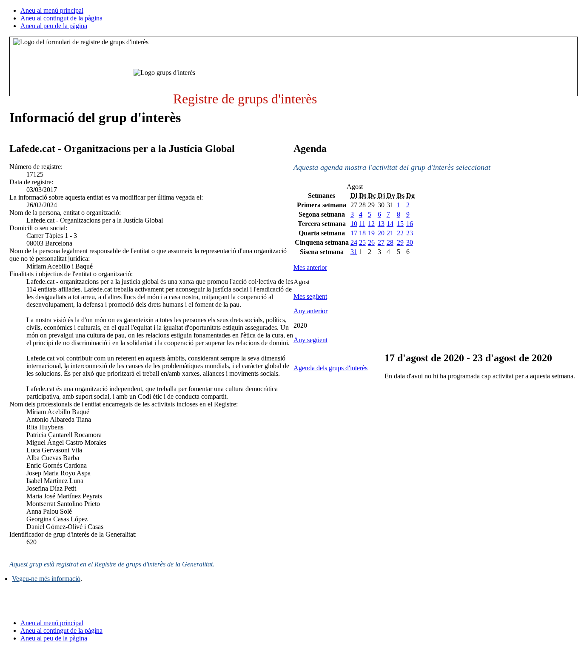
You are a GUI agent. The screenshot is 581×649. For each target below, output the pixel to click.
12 (371, 223)
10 (353, 223)
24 (353, 242)
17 (353, 233)
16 (409, 223)
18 (362, 233)
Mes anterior (310, 267)
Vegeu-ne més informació (46, 578)
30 (409, 242)
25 (362, 242)
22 (400, 233)
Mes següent (310, 296)
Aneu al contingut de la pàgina (61, 18)
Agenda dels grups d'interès (330, 368)
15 (400, 223)
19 (371, 233)
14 (390, 223)
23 (409, 233)
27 (381, 242)
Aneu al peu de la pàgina (53, 25)
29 (400, 242)
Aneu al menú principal (51, 10)
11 (362, 223)
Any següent (310, 339)
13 (381, 223)
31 (353, 251)
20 (381, 233)
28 (390, 242)
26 (371, 242)
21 (390, 233)
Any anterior (310, 310)
